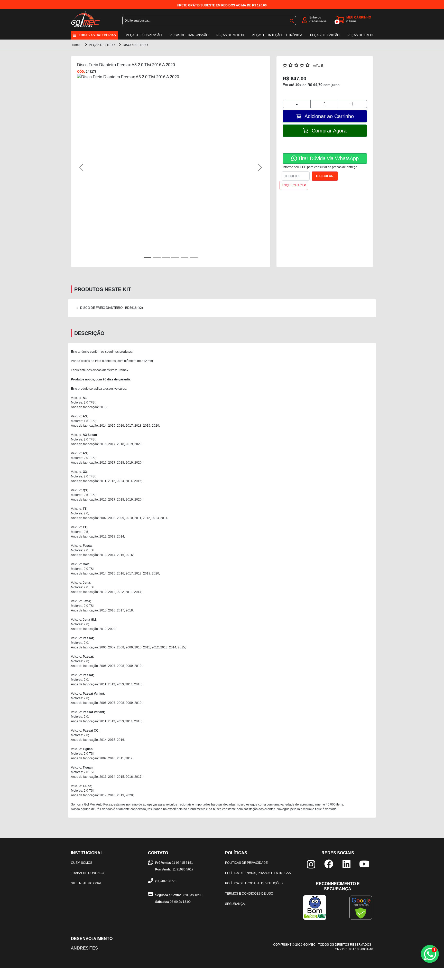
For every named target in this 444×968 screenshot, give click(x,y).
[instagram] (311, 864)
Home (76, 45)
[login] (304, 19)
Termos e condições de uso (249, 893)
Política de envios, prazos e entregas (258, 873)
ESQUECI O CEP (294, 185)
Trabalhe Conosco (87, 873)
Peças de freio (360, 35)
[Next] (250, 167)
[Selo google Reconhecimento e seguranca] (361, 907)
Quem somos (81, 863)
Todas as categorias (97, 35)
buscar (292, 20)
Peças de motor (230, 35)
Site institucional (86, 883)
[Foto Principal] (147, 258)
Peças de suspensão (144, 35)
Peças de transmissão (189, 35)
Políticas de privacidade (246, 863)
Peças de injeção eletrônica (277, 35)
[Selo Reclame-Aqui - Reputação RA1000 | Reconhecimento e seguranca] (314, 907)
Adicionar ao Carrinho (328, 116)
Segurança (235, 904)
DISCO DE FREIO (135, 45)
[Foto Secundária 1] (157, 258)
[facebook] (328, 863)
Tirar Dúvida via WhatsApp (328, 158)
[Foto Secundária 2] (166, 258)
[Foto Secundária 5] (194, 258)
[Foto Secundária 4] (184, 258)
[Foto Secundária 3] (175, 258)
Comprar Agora (328, 130)
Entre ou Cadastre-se (318, 19)
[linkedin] (346, 863)
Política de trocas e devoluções (254, 883)
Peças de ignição (324, 35)
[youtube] (364, 863)
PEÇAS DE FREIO (102, 45)
